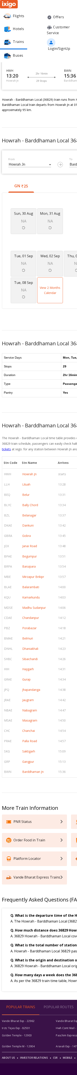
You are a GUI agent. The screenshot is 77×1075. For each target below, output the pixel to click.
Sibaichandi (30, 659)
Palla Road (29, 741)
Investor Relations (34, 1058)
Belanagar (29, 515)
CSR (55, 1058)
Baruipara (29, 566)
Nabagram (29, 710)
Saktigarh (28, 751)
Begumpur (29, 556)
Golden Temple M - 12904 (18, 1046)
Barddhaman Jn (33, 772)
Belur (26, 495)
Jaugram (28, 700)
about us (8, 1058)
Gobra (26, 536)
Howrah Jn (29, 474)
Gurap (26, 679)
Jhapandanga (31, 690)
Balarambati (30, 587)
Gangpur (28, 762)
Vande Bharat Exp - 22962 (18, 1021)
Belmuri (27, 638)
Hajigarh (28, 669)
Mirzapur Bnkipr (33, 577)
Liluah (26, 484)
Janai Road (29, 546)
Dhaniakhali (30, 649)
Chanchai (28, 731)
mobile (67, 1058)
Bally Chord (30, 505)
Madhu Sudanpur (34, 608)
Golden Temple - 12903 (17, 1035)
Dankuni (28, 525)
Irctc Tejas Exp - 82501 (16, 1028)
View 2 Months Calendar (50, 290)
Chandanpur (30, 618)
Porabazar (29, 628)
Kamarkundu (31, 597)
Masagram (29, 720)
